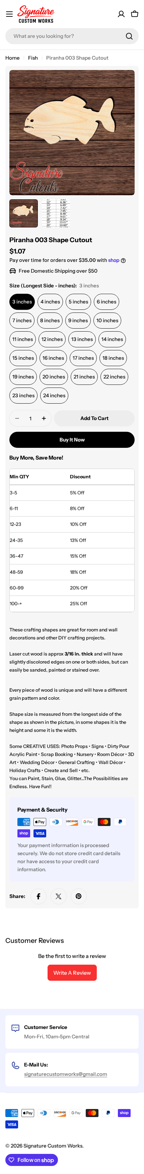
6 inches (106, 301)
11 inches (22, 339)
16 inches (53, 358)
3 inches (22, 301)
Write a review (72, 972)
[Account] (121, 14)
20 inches (54, 376)
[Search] (129, 36)
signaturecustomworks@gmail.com (65, 1074)
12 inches (52, 339)
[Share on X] (59, 896)
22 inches (114, 376)
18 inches (113, 358)
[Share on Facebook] (38, 896)
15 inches (23, 358)
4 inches (50, 301)
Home (12, 58)
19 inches (23, 376)
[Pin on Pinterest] (79, 896)
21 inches (84, 376)
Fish (33, 58)
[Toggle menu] (9, 14)
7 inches (21, 320)
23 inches (23, 395)
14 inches (112, 339)
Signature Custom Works (52, 1146)
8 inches (50, 320)
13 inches (82, 339)
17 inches (83, 358)
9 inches (78, 320)
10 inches (107, 320)
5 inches (78, 301)
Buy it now (72, 439)
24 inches (54, 395)
